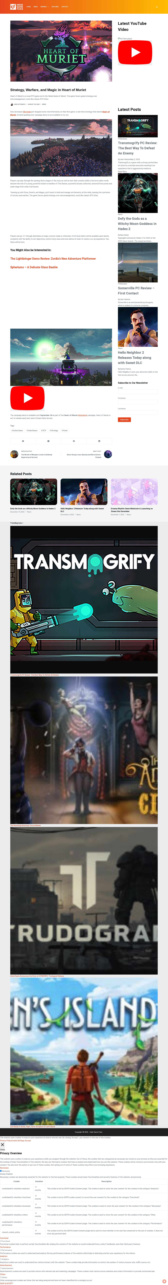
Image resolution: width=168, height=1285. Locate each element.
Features (55, 7)
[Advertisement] (61, 216)
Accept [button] (28, 1141)
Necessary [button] (4, 1168)
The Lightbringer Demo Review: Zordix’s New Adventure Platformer (53, 258)
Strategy (54, 430)
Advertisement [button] (6, 1265)
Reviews (43, 7)
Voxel (64, 430)
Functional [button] (4, 1238)
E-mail (120, 388)
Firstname (122, 398)
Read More (122, 171)
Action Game (17, 430)
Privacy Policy (5, 1141)
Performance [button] (5, 1247)
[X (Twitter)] (48, 441)
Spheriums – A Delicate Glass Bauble (34, 267)
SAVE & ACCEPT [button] (6, 1283)
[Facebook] (23, 441)
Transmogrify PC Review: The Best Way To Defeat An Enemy (137, 148)
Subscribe (124, 420)
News (36, 7)
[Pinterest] (74, 441)
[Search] (157, 7)
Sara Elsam (124, 235)
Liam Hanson (125, 159)
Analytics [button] (3, 1256)
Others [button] (2, 1274)
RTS (43, 430)
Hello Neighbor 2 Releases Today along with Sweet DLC (134, 357)
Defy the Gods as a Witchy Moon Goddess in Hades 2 (137, 224)
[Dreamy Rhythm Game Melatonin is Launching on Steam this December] (134, 492)
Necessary (6, 1171)
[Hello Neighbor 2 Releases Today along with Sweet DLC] (84, 492)
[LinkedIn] (99, 441)
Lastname (122, 409)
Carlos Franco (125, 369)
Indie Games (32, 430)
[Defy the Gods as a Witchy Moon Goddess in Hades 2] (33, 492)
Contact (64, 7)
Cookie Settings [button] (17, 1141)
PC (119, 139)
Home (29, 7)
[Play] (27, 398)
